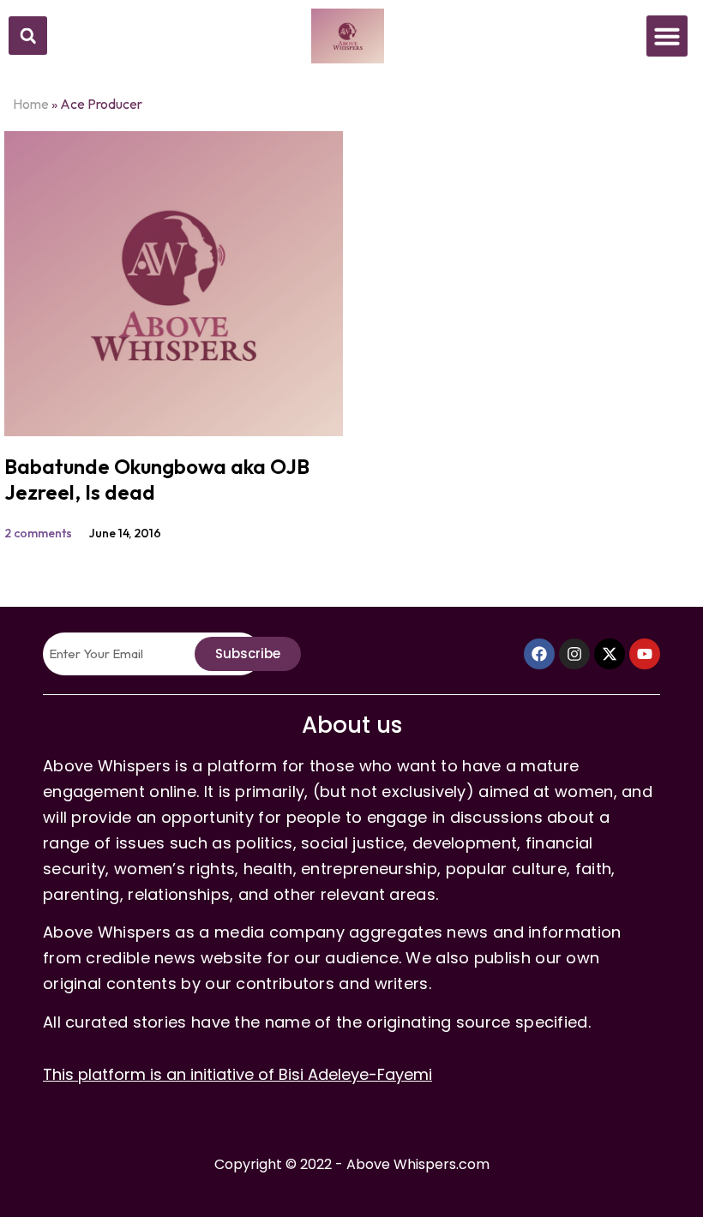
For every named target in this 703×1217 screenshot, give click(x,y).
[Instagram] (574, 653)
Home (31, 103)
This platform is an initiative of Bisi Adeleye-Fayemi (237, 1074)
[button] (28, 35)
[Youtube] (644, 653)
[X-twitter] (609, 653)
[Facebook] (539, 653)
